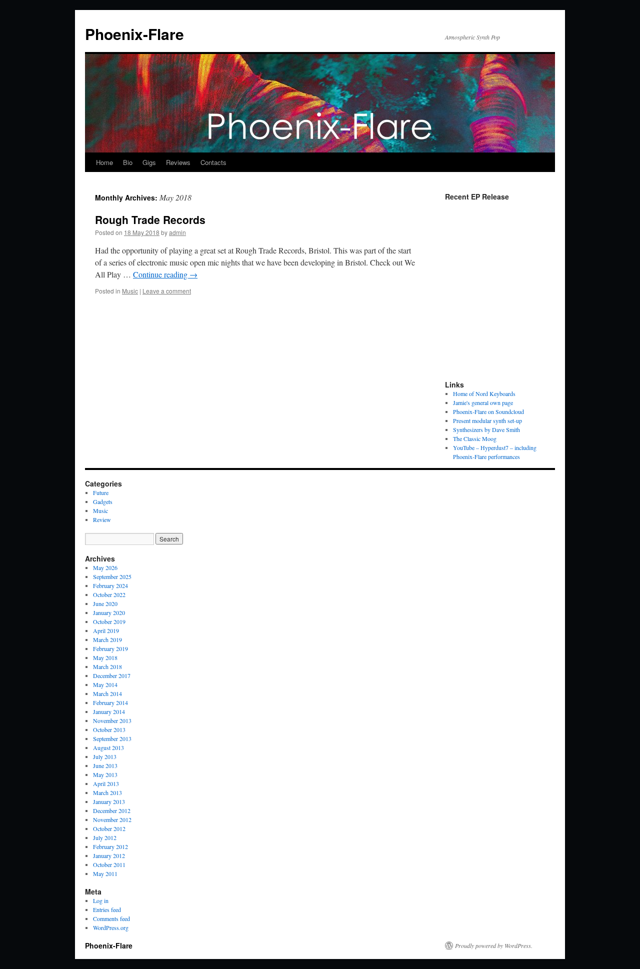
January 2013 (109, 802)
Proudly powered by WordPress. (493, 946)
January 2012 (109, 856)
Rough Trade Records (150, 219)
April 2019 (106, 630)
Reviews (178, 162)
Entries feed (107, 910)
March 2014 (107, 694)
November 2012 (112, 820)
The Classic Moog (474, 438)
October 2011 (109, 864)
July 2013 (104, 756)
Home (104, 162)
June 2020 (105, 604)
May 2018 (105, 658)
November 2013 (112, 720)
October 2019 (109, 622)
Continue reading (165, 274)
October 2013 (109, 730)
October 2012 (109, 828)
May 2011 (105, 874)
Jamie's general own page (483, 402)
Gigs (149, 162)
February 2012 (110, 846)
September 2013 (112, 738)
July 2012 (104, 838)
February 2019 (110, 648)
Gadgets (102, 502)
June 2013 (105, 766)
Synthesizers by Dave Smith (486, 430)
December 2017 (111, 676)
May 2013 (105, 774)
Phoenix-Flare (134, 33)
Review (102, 520)
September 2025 (112, 576)
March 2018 (107, 666)
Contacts (213, 162)
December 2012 (111, 810)
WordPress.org (110, 928)
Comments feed (111, 918)
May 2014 (105, 684)
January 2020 (109, 612)
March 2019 (107, 640)
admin (177, 232)
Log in (100, 900)
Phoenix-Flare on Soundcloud (488, 412)
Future (100, 492)
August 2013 (108, 748)
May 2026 (105, 568)
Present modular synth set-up (487, 420)
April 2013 (106, 784)
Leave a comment (166, 290)
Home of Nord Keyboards (484, 394)
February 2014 (110, 702)
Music (130, 290)
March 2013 (107, 792)
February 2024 (110, 586)
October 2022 (109, 594)
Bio (127, 162)
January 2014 (109, 712)
